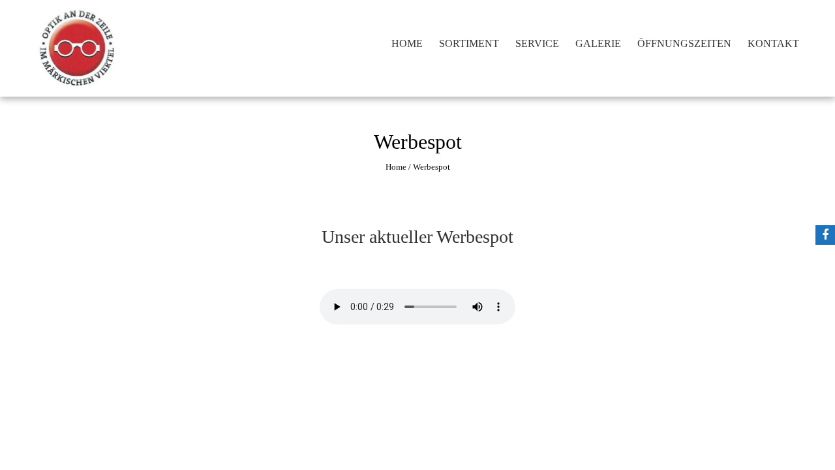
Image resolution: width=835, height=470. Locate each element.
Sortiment (469, 43)
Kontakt (773, 43)
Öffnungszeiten (684, 43)
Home (407, 43)
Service (537, 43)
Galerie (598, 43)
